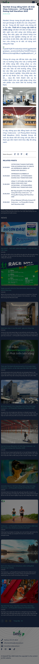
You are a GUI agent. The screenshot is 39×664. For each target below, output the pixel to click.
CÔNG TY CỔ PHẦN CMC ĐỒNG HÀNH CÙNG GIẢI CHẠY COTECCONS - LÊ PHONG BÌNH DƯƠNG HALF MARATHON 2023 (21, 184)
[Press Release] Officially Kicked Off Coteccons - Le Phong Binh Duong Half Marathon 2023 (23, 202)
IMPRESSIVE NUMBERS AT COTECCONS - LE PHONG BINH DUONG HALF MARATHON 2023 (21, 176)
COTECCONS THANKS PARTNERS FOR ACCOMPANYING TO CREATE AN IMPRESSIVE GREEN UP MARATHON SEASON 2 (22, 167)
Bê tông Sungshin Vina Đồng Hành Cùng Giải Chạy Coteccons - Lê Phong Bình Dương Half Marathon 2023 (22, 194)
